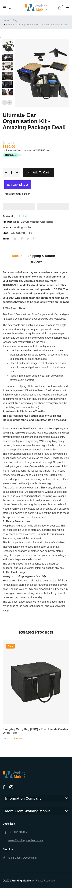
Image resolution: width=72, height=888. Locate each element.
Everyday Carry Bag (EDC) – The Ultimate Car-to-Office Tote (35, 731)
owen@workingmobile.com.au (25, 840)
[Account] (67, 7)
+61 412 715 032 (17, 831)
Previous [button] (4, 102)
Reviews (36, 262)
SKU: (6, 233)
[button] (19, 206)
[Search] (10, 8)
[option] (9, 46)
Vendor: (7, 227)
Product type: (11, 221)
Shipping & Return (41, 256)
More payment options (17, 193)
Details (17, 256)
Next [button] (9, 102)
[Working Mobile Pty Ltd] (36, 7)
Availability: (10, 216)
